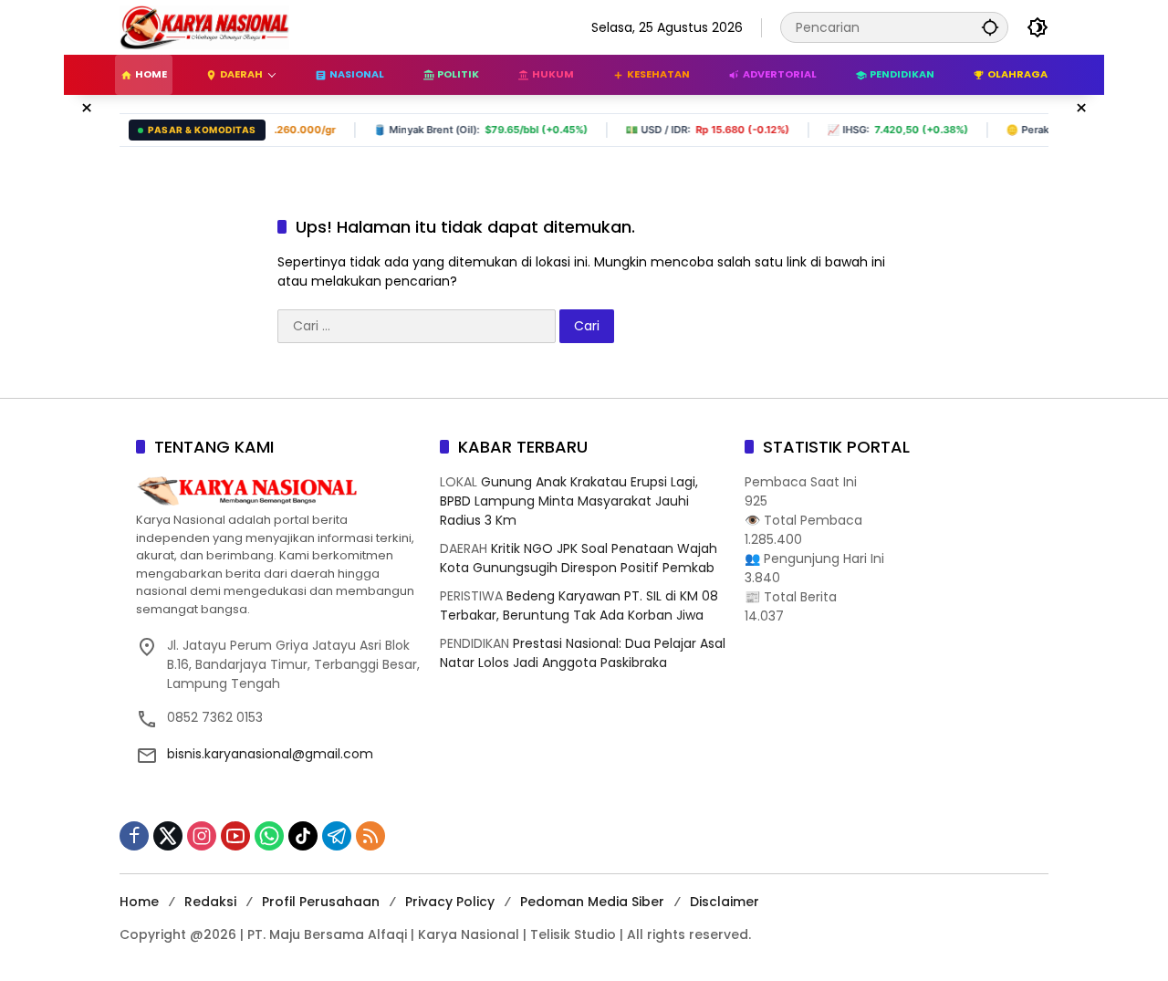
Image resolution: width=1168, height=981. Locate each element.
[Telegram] (336, 836)
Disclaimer (724, 901)
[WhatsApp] (269, 836)
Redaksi (210, 901)
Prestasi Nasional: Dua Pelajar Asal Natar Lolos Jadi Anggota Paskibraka (582, 653)
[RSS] (370, 836)
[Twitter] (167, 836)
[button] (990, 27)
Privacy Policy (450, 901)
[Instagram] (201, 836)
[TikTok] (303, 836)
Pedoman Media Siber (592, 901)
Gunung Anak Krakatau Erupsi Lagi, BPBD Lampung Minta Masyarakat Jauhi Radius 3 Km (569, 501)
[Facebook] (134, 836)
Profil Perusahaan (321, 901)
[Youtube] (235, 836)
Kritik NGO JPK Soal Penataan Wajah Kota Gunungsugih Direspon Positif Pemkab (578, 558)
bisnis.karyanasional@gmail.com (270, 754)
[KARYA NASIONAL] (204, 26)
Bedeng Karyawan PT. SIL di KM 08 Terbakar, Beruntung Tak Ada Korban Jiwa (579, 605)
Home (139, 901)
